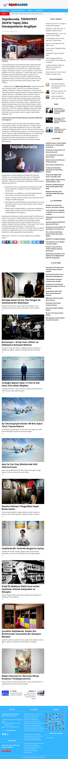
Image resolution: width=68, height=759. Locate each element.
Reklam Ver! (39, 10)
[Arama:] (57, 14)
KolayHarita (27, 736)
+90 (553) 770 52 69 (8, 725)
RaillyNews (27, 743)
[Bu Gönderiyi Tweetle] (7, 242)
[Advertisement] (23, 258)
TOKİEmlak (38, 739)
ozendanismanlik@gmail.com (11, 727)
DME (35, 749)
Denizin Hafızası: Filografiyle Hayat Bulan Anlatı (20, 507)
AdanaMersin (35, 719)
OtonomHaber (57, 201)
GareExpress (27, 745)
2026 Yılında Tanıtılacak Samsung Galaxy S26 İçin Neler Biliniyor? (58, 86)
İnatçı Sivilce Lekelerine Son (55, 165)
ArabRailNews (35, 745)
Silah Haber (57, 263)
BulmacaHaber (39, 730)
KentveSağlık (27, 738)
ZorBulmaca (40, 736)
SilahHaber (38, 725)
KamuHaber (34, 723)
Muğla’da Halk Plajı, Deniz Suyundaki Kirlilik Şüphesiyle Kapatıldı (55, 193)
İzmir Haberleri (50, 738)
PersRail (26, 747)
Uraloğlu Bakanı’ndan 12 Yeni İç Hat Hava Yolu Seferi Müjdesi (21, 384)
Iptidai (32, 725)
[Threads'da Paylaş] (42, 242)
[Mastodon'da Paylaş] (30, 242)
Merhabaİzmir (27, 721)
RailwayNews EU (28, 752)
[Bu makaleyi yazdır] (23, 242)
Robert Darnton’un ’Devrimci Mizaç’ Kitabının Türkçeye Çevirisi (20, 677)
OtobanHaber (34, 729)
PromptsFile (35, 750)
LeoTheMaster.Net (29, 727)
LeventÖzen (27, 718)
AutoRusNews (27, 750)
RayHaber (57, 138)
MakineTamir (27, 725)
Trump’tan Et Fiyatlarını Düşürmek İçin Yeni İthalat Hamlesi (54, 170)
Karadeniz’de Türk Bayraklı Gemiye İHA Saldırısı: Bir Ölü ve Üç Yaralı (55, 286)
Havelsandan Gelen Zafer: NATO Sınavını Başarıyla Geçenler (54, 293)
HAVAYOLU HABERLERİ (17, 10)
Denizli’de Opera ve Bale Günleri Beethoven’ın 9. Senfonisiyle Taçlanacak (56, 145)
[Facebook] (3, 734)
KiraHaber (41, 729)
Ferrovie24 (26, 749)
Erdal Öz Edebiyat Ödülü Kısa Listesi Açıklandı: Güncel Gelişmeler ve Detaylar (20, 589)
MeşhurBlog (32, 739)
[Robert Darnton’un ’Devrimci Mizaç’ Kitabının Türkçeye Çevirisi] (23, 661)
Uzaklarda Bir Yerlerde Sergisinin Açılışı (23, 548)
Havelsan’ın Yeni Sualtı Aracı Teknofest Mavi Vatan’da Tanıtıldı (55, 269)
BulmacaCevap (28, 734)
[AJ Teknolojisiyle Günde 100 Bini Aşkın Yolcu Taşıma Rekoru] (23, 409)
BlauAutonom (32, 747)
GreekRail (38, 747)
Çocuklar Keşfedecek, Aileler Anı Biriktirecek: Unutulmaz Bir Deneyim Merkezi (21, 634)
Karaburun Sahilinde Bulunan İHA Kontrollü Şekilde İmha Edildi (55, 186)
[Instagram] (8, 734)
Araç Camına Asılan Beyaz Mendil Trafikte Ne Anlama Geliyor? (54, 234)
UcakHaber (41, 723)
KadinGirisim (34, 718)
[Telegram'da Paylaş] (34, 242)
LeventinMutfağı (35, 738)
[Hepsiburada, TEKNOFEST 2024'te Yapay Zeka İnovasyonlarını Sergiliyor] (23, 57)
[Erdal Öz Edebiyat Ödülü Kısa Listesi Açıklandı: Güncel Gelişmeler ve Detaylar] (23, 572)
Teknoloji (15, 31)
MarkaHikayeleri (30, 730)
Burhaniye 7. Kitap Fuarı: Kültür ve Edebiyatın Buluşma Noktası (20, 343)
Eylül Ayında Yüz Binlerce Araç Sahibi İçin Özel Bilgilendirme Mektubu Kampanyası (55, 256)
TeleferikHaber (39, 714)
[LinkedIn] (5, 734)
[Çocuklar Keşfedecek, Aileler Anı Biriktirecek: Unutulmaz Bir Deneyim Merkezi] (23, 616)
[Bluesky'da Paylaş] (38, 242)
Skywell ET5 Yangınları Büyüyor (55, 239)
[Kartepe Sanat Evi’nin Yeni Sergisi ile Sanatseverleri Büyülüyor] (23, 285)
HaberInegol (27, 729)
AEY (25, 730)
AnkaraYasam (27, 719)
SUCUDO (26, 714)
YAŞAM (29, 10)
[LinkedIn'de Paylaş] (11, 242)
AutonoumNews (34, 743)
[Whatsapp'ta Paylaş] (27, 242)
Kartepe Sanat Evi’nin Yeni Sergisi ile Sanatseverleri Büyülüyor (21, 301)
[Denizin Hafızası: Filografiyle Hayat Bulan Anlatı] (23, 491)
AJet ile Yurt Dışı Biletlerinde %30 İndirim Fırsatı (19, 465)
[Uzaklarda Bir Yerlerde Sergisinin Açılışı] (23, 533)
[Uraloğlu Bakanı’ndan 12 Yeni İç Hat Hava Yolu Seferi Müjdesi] (23, 369)
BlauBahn (41, 743)
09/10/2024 (7, 31)
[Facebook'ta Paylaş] (4, 242)
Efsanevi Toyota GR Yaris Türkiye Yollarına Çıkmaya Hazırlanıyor (54, 249)
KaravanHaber (36, 721)
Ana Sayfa (4, 10)
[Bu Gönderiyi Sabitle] (15, 242)
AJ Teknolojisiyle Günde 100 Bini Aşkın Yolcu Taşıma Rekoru (22, 425)
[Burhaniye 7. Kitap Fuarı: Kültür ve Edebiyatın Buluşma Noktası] (23, 327)
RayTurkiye (33, 736)
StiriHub (32, 749)
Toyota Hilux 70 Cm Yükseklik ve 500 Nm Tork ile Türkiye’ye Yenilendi (55, 212)
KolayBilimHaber (38, 727)
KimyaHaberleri (36, 716)
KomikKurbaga (36, 734)
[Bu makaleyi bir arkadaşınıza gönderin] (19, 242)
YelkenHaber (27, 723)
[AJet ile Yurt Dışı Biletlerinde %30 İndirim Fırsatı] (23, 450)
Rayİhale (26, 739)
